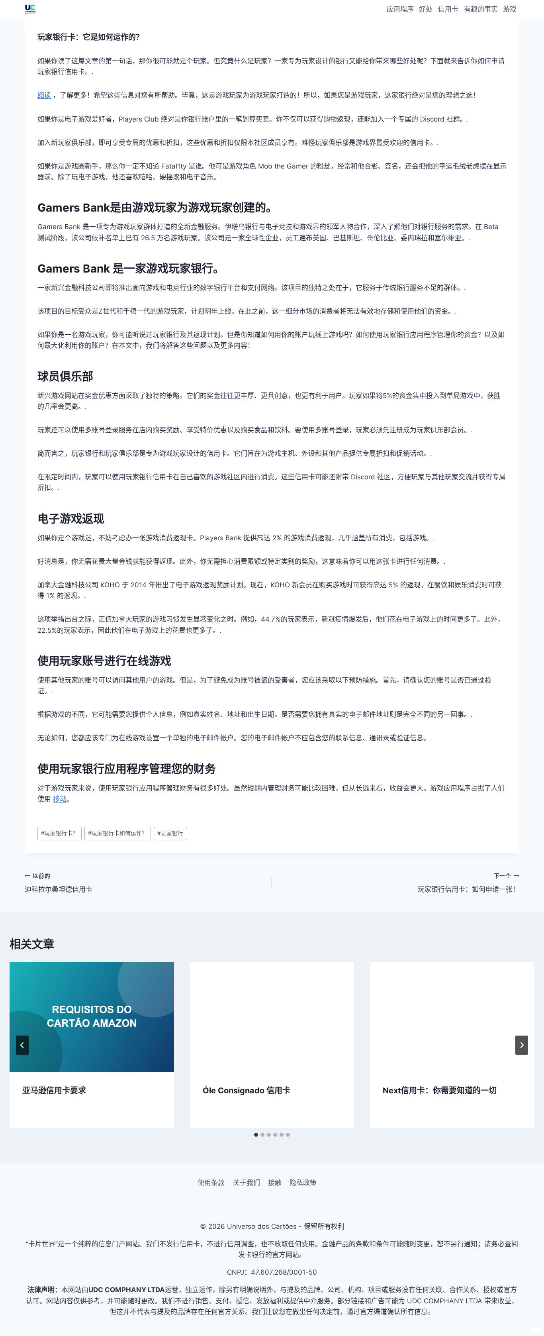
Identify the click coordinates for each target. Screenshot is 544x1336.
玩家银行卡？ (59, 833)
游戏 (510, 9)
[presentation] (92, 1017)
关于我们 (246, 1183)
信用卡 (448, 9)
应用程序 (400, 9)
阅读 (44, 95)
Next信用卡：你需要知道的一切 (440, 1090)
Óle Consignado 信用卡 (246, 1090)
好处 (425, 9)
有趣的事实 (481, 9)
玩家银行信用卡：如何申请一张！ (468, 883)
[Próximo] (521, 1045)
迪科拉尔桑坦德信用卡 (58, 883)
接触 (275, 1183)
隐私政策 (303, 1183)
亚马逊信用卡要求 (54, 1090)
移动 (60, 799)
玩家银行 (170, 833)
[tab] (256, 1135)
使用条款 (211, 1183)
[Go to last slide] (22, 1045)
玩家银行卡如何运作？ (117, 833)
